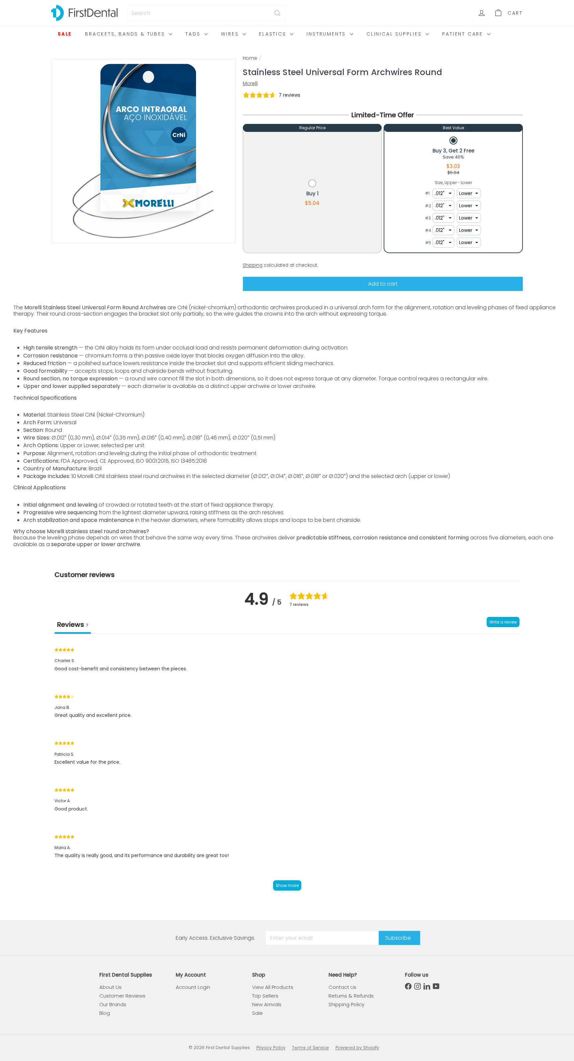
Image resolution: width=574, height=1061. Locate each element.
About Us (110, 987)
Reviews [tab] (72, 624)
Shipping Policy (346, 1004)
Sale (65, 34)
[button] (312, 193)
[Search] (277, 13)
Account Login (193, 987)
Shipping (252, 265)
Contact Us (342, 987)
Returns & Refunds (351, 995)
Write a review (503, 622)
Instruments (327, 34)
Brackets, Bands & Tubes (126, 34)
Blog (104, 1013)
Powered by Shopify (357, 1047)
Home (250, 58)
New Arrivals (266, 1004)
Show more (287, 885)
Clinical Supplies (395, 34)
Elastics (273, 34)
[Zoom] (143, 151)
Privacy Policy (270, 1047)
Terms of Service (310, 1047)
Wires (231, 34)
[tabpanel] (287, 768)
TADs (194, 34)
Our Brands (112, 1004)
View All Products (272, 987)
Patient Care (463, 34)
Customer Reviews (122, 995)
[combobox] (206, 13)
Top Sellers (265, 995)
